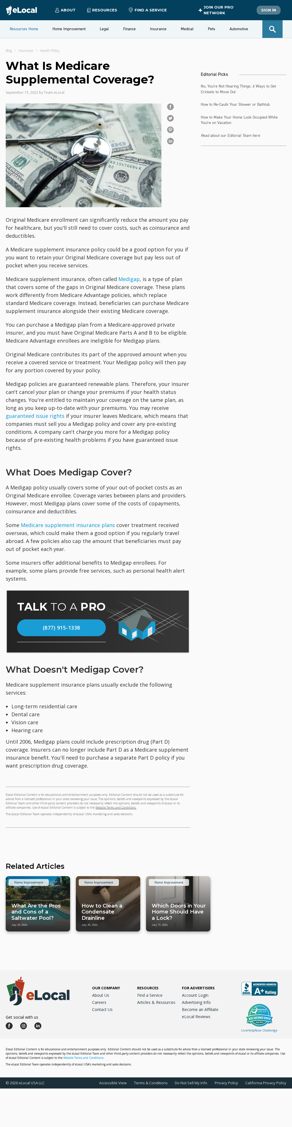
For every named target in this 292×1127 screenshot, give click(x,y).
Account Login (195, 995)
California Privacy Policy (265, 1082)
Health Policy (50, 50)
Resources (148, 987)
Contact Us (102, 1009)
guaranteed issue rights (35, 415)
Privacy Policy (226, 1082)
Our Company (106, 987)
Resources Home (24, 29)
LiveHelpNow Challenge (259, 1030)
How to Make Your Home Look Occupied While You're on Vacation (239, 120)
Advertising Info (196, 1002)
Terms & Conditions (151, 1082)
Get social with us (22, 1017)
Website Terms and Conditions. (116, 807)
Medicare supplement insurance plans (68, 525)
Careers (99, 1002)
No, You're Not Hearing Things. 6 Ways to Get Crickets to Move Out (238, 89)
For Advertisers (198, 987)
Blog (9, 50)
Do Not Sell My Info (191, 1082)
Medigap (129, 279)
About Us (100, 995)
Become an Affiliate (200, 1009)
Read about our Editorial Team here (230, 135)
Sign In (268, 10)
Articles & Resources (156, 1002)
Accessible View (113, 1082)
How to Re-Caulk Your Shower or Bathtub (235, 104)
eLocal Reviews (196, 1016)
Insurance (26, 50)
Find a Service (151, 10)
